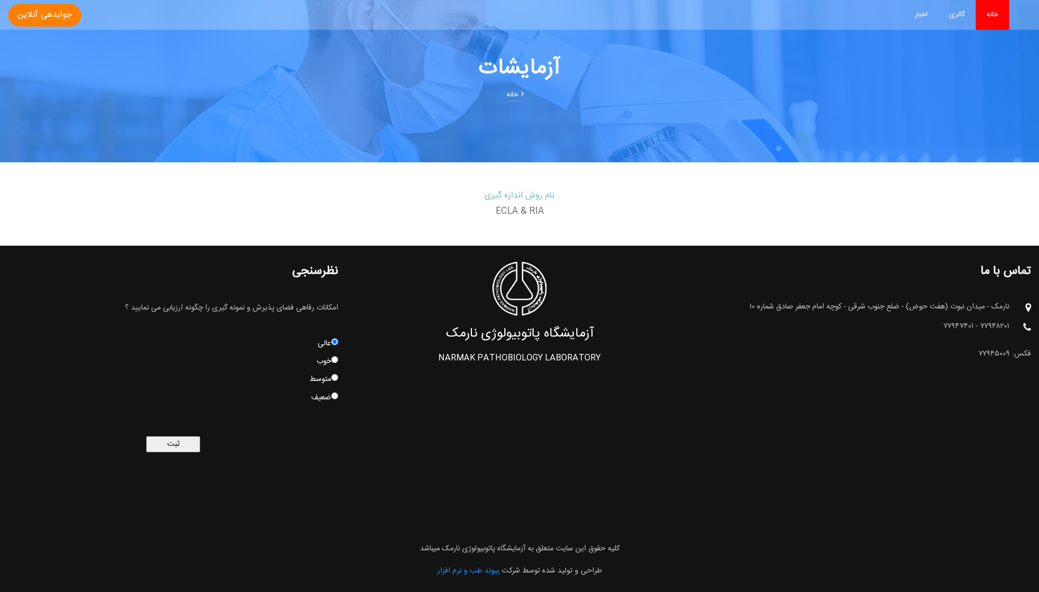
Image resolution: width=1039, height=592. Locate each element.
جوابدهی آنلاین (44, 15)
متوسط (320, 379)
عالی (324, 343)
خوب (324, 361)
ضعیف (321, 397)
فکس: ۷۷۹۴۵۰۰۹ (1004, 354)
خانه (992, 15)
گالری (957, 15)
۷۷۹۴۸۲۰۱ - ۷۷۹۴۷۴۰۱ (976, 326)
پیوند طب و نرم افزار (468, 570)
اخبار (921, 15)
